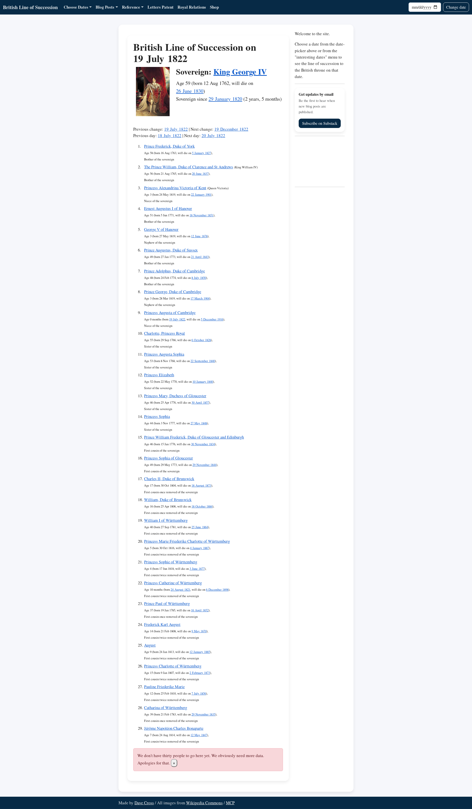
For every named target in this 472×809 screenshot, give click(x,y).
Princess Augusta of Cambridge (169, 312)
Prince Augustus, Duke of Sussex (171, 250)
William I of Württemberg (166, 520)
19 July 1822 (176, 129)
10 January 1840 (202, 382)
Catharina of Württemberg (165, 707)
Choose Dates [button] (76, 7)
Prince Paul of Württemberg (167, 603)
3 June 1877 (197, 569)
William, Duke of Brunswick (168, 499)
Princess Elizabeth (159, 375)
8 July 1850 (199, 278)
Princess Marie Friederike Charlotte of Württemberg (187, 541)
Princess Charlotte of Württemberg (172, 666)
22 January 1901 (201, 194)
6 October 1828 (201, 340)
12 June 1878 (199, 236)
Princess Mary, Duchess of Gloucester (175, 395)
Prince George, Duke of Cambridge (172, 291)
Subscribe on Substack (319, 123)
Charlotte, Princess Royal (164, 333)
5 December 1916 (212, 319)
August (150, 645)
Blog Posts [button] (105, 7)
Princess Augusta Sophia (164, 354)
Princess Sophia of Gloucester (168, 458)
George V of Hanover (161, 229)
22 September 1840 (203, 361)
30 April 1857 (200, 402)
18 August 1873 (201, 485)
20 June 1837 (200, 174)
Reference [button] (131, 7)
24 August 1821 (180, 589)
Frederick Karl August (162, 624)
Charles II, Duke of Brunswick (169, 478)
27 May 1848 (199, 423)
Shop (214, 7)
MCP (230, 803)
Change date (456, 7)
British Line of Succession (30, 7)
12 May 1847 (199, 735)
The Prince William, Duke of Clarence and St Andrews (188, 167)
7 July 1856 (199, 693)
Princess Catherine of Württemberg (173, 583)
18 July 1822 (169, 135)
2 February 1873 (200, 673)
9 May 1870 (199, 631)
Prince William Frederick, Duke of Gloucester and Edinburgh (194, 437)
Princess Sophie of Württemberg (170, 562)
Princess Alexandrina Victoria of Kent (175, 187)
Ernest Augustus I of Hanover (168, 208)
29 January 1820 (225, 98)
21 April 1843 (199, 257)
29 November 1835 (203, 714)
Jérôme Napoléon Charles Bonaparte (173, 728)
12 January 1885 (200, 652)
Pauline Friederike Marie (164, 686)
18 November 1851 (201, 215)
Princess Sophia (157, 416)
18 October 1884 (202, 506)
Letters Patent (161, 7)
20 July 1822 (213, 135)
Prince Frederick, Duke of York (169, 146)
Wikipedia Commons (204, 803)
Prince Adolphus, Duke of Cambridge (174, 271)
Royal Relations (191, 7)
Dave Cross (144, 803)
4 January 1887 (199, 548)
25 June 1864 (200, 527)
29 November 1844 (204, 465)
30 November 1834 (203, 444)
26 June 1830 (189, 90)
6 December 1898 (217, 589)
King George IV (240, 71)
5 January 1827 (201, 153)
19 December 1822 (231, 129)
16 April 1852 (199, 610)
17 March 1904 (200, 298)
